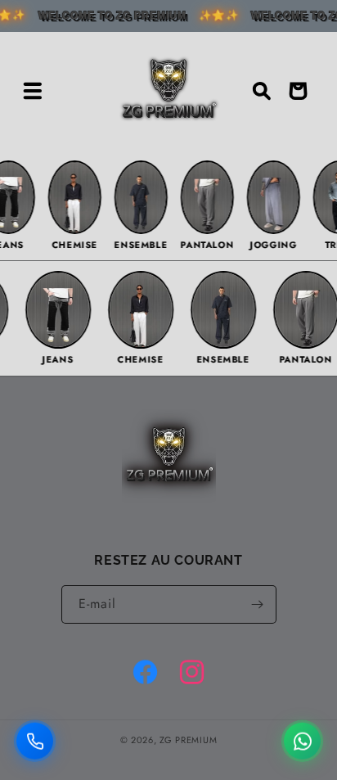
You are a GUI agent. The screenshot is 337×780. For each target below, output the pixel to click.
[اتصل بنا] (34, 737)
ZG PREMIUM (188, 739)
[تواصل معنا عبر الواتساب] (302, 737)
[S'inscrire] (258, 604)
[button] (33, 91)
